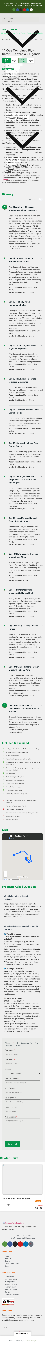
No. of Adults (10, 1088)
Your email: (10, 1059)
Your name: (10, 1050)
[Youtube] (24, 9)
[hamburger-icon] (40, 18)
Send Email (12, 1144)
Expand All (33, 199)
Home (10, 18)
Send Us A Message (30, 1341)
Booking (38, 39)
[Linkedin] (27, 9)
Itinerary (16, 39)
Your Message (11, 1117)
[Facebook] (17, 9)
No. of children (10, 1098)
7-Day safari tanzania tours (16, 1198)
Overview (6, 39)
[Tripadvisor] (13, 9)
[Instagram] (20, 9)
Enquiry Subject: (12, 1107)
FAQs (30, 39)
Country (8, 1069)
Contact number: (12, 1079)
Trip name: (9, 1043)
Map (24, 39)
